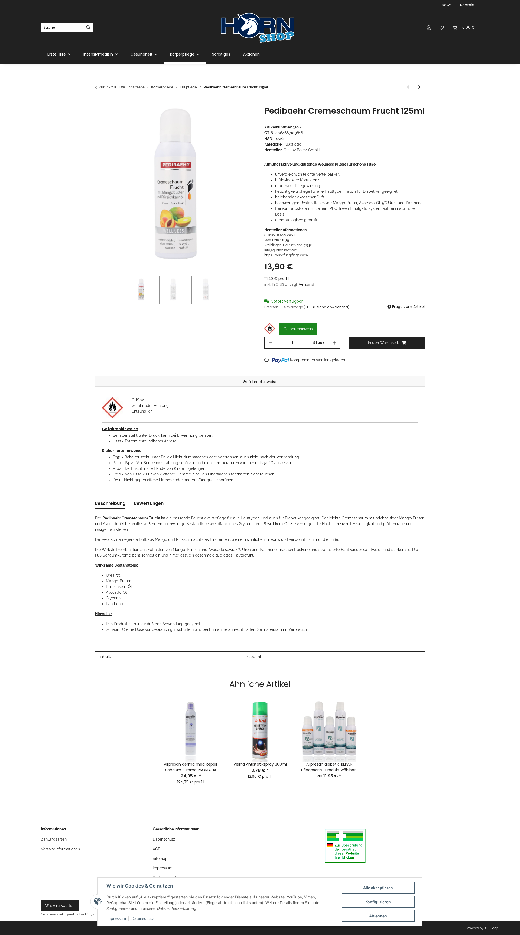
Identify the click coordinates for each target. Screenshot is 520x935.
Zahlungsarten (54, 839)
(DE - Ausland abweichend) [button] (326, 307)
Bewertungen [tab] (149, 503)
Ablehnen (378, 916)
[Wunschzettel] (441, 27)
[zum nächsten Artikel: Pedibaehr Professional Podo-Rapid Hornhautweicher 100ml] (419, 87)
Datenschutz (143, 918)
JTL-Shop (491, 928)
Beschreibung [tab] (110, 503)
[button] (428, 27)
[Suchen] (88, 27)
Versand (306, 284)
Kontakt (467, 5)
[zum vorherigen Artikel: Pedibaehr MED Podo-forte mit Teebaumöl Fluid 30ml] (408, 87)
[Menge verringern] (271, 342)
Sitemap (160, 858)
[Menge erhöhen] (334, 342)
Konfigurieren (378, 901)
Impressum (116, 918)
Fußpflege (292, 144)
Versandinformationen (60, 849)
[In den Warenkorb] (99, 103)
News (446, 5)
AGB (156, 849)
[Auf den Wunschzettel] (244, 116)
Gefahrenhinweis (298, 329)
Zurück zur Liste (112, 87)
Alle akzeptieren (378, 887)
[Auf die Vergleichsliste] (230, 116)
